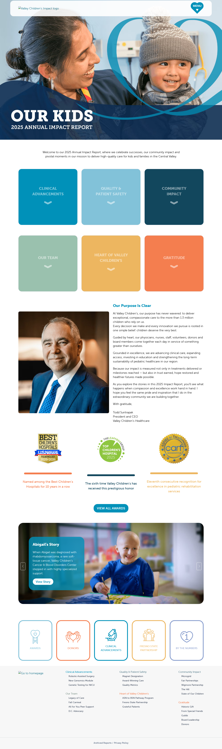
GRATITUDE (174, 237)
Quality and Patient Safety (111, 171)
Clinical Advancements (48, 171)
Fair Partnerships (189, 680)
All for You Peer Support (81, 706)
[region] (111, 566)
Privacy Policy (121, 742)
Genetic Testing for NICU (82, 684)
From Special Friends (192, 711)
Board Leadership (190, 719)
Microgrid (186, 676)
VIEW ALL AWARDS (111, 508)
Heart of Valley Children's (111, 237)
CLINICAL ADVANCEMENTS (111, 625)
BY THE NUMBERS (187, 623)
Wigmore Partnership (192, 684)
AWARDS (35, 623)
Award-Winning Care (133, 680)
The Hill (185, 689)
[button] (197, 8)
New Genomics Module (81, 680)
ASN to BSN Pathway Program (138, 697)
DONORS (73, 623)
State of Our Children (192, 693)
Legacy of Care (76, 697)
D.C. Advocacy (76, 711)
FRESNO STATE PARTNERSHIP (149, 625)
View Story (43, 581)
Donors (185, 724)
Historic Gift (187, 706)
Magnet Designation (132, 676)
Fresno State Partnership (135, 702)
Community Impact (174, 171)
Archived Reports (102, 742)
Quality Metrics (130, 684)
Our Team (48, 237)
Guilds (184, 715)
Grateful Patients (131, 706)
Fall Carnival (75, 702)
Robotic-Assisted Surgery (81, 676)
